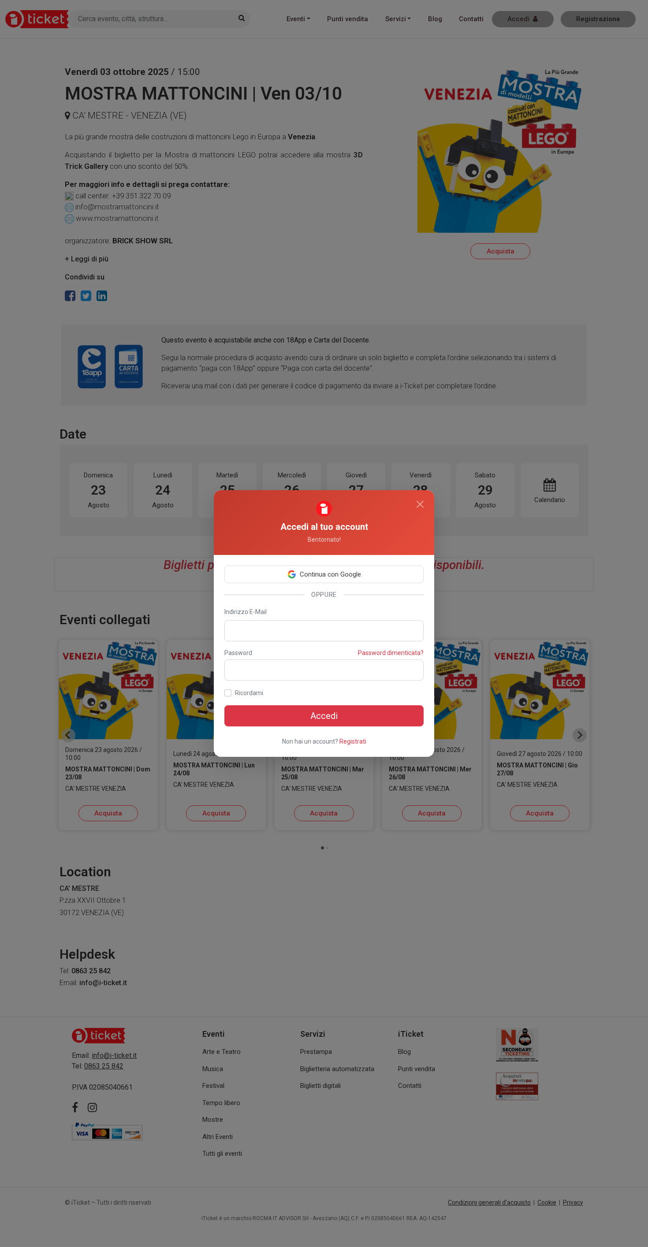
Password (238, 652)
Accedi (324, 716)
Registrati (352, 741)
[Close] (420, 504)
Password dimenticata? (391, 652)
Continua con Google (330, 574)
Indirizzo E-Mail (245, 611)
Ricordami (249, 692)
